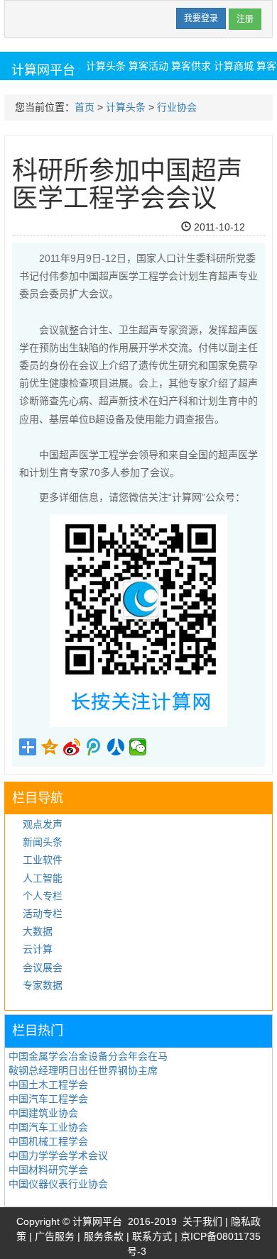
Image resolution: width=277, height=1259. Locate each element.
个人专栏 (43, 896)
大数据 (38, 931)
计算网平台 (43, 70)
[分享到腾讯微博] (94, 746)
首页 (84, 107)
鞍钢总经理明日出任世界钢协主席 (83, 1070)
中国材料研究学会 (48, 1169)
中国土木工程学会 (48, 1084)
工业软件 (43, 859)
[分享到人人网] (116, 746)
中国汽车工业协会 (48, 1127)
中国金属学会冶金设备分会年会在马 (88, 1056)
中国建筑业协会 (43, 1113)
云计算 (38, 949)
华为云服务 (133, 93)
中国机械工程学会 (48, 1141)
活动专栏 (43, 913)
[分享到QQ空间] (50, 746)
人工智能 (43, 878)
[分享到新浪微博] (72, 746)
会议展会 (43, 967)
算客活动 (148, 66)
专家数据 (43, 985)
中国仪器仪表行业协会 (58, 1183)
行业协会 (177, 107)
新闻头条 (43, 842)
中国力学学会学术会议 (58, 1155)
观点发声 (43, 824)
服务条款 (104, 1236)
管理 (255, 227)
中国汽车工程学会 (48, 1098)
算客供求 (191, 66)
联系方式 (152, 1236)
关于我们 (202, 1221)
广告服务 (55, 1236)
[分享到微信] (138, 746)
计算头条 (106, 66)
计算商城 (234, 66)
